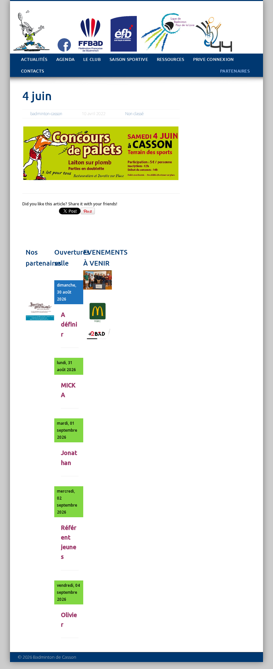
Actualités (34, 59)
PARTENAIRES (235, 71)
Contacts (32, 71)
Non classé (134, 113)
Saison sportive (129, 59)
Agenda (65, 59)
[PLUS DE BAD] (97, 338)
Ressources (170, 59)
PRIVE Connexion (213, 59)
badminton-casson (46, 113)
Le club (92, 59)
